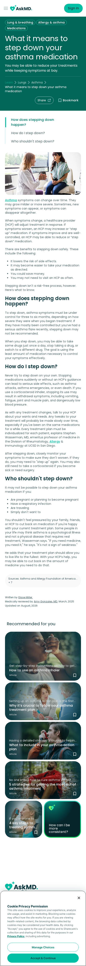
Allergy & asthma (51, 22)
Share (42, 100)
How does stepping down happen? (32, 122)
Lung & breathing (20, 22)
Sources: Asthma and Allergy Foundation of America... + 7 (42, 580)
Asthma (37, 82)
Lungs (22, 82)
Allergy (54, 441)
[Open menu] (6, 8)
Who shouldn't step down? (32, 141)
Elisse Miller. (25, 597)
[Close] (78, 897)
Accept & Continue (43, 958)
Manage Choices (43, 947)
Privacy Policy (15, 936)
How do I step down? (28, 133)
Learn (9, 82)
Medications (16, 28)
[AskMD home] (21, 8)
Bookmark (70, 100)
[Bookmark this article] (75, 675)
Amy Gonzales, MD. (46, 601)
